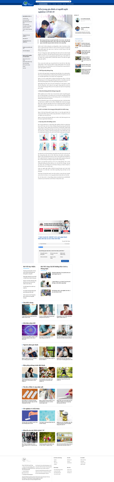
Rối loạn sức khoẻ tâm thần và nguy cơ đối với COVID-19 (47, 359)
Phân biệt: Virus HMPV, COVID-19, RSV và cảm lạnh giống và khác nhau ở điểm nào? (29, 338)
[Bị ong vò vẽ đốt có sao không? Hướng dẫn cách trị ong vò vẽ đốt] (78, 58)
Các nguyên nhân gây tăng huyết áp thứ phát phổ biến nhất (29, 291)
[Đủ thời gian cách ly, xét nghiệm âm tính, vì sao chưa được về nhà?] (46, 293)
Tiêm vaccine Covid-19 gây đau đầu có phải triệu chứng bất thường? (29, 296)
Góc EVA (68, 457)
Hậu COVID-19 (25, 38)
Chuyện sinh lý (83, 462)
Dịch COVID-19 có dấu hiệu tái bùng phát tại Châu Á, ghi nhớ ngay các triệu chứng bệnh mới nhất (29, 402)
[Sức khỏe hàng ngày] (28, 3)
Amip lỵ (24, 66)
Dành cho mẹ (69, 471)
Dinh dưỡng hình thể (57, 472)
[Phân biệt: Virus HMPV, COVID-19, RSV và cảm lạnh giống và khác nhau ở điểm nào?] (30, 330)
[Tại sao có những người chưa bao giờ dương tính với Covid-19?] (47, 309)
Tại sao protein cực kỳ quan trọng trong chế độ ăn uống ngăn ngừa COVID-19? (46, 380)
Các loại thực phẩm (57, 474)
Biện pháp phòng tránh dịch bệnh (27, 22)
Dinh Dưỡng (56, 467)
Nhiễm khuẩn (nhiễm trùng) (27, 61)
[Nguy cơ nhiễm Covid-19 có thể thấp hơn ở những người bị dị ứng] (30, 352)
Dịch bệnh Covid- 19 (27, 16)
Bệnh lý (55, 461)
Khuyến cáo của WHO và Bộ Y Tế (33, 430)
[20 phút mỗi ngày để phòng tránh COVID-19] (64, 372)
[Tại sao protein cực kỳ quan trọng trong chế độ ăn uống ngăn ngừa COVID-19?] (47, 372)
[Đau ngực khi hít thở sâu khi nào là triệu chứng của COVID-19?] (47, 330)
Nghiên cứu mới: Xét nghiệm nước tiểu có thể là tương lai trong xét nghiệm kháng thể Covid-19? (64, 423)
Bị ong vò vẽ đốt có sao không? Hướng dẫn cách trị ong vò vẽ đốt (86, 59)
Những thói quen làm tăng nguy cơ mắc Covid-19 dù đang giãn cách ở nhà (64, 359)
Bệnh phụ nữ (69, 459)
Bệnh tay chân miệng (26, 64)
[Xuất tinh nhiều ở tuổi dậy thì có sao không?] (78, 66)
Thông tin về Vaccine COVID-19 (26, 36)
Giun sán (24, 68)
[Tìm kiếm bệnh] (69, 1)
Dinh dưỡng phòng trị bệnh (58, 469)
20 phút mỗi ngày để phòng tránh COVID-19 (63, 379)
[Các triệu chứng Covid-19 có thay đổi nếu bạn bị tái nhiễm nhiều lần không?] (64, 330)
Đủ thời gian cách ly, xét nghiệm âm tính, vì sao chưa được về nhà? (61, 291)
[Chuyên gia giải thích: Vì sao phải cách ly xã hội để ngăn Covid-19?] (46, 275)
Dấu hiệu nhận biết (26, 20)
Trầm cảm (55, 462)
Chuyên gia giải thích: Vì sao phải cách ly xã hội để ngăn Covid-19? (61, 273)
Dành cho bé (69, 469)
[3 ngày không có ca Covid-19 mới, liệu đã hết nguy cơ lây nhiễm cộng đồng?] (46, 284)
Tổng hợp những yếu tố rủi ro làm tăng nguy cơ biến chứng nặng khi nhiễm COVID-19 (29, 380)
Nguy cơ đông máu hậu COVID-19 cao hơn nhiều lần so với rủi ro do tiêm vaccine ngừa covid (47, 402)
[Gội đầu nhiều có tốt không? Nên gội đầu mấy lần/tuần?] (78, 52)
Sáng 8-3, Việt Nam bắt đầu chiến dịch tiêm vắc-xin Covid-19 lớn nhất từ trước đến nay (29, 282)
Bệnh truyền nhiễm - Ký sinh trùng (27, 56)
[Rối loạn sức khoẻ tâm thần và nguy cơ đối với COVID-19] (47, 352)
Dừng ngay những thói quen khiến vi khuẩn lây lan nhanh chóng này (29, 277)
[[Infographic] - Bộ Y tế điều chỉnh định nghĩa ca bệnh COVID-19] (64, 309)
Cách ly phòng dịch (26, 24)
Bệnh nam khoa (83, 459)
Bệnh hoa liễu (83, 464)
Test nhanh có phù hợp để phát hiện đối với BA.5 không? (47, 423)
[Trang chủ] (38, 4)
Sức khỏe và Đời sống (58, 457)
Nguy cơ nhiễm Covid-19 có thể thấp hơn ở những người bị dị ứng (29, 359)
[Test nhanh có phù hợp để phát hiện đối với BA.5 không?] (47, 415)
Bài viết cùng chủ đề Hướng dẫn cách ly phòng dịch (54, 267)
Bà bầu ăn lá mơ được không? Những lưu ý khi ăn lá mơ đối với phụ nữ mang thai (86, 71)
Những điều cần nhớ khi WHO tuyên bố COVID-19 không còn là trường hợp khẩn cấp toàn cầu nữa (64, 402)
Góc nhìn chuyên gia (26, 50)
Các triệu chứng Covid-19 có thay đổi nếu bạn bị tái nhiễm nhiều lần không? (64, 337)
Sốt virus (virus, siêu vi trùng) (26, 59)
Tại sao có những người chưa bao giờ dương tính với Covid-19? (46, 317)
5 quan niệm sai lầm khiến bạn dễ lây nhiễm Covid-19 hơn (29, 317)
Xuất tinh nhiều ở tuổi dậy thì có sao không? (86, 65)
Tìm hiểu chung (25, 18)
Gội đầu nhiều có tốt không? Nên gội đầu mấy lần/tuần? (86, 52)
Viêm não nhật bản (26, 63)
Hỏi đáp (55, 464)
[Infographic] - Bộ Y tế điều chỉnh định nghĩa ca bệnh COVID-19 (64, 317)
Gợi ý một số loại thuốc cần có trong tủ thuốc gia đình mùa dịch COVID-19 (64, 444)
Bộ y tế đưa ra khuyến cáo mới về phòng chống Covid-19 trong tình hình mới (29, 445)
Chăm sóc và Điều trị (26, 27)
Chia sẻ (41, 247)
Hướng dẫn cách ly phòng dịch (43, 254)
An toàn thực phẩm (57, 471)
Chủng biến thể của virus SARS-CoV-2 (27, 41)
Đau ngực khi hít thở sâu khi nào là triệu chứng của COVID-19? (46, 337)
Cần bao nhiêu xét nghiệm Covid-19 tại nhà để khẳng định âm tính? (29, 423)
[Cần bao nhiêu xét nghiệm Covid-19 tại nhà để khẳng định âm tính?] (30, 415)
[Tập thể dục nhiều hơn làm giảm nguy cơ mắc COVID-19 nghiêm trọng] (47, 437)
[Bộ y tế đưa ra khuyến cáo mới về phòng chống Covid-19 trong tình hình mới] (30, 437)
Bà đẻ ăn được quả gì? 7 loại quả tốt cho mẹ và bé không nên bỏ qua (82, 45)
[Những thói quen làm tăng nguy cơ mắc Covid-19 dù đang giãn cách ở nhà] (64, 352)
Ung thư (55, 459)
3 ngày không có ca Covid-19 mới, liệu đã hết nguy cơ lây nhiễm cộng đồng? (61, 282)
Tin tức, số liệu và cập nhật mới (27, 30)
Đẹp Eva (68, 461)
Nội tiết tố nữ (69, 462)
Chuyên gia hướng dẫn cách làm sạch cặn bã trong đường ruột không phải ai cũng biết (29, 272)
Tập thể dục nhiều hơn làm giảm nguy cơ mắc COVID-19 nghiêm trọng (46, 444)
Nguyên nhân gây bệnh (30, 345)
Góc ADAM (82, 457)
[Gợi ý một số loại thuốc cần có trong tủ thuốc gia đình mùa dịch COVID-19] (64, 437)
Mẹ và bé (68, 467)
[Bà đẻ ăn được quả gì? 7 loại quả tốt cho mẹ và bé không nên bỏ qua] (78, 44)
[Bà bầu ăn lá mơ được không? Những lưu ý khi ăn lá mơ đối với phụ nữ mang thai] (78, 70)
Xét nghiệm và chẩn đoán (27, 26)
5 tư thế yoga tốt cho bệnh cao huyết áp (29, 287)
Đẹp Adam (82, 461)
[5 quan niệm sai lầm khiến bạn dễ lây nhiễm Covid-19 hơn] (30, 309)
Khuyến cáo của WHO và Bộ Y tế (27, 48)
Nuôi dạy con (69, 472)
